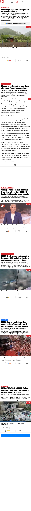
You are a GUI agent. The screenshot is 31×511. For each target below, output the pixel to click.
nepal (24, 294)
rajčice (14, 360)
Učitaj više (15, 435)
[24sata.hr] (2, 2)
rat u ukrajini (11, 161)
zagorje (3, 57)
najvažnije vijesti (15, 227)
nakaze (3, 227)
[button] (6, 1)
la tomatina (8, 360)
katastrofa (4, 294)
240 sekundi (23, 227)
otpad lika (8, 227)
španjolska (19, 360)
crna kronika (4, 161)
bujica (9, 294)
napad (17, 161)
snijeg (8, 57)
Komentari (27, 5)
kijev (21, 161)
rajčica (3, 360)
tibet (20, 294)
